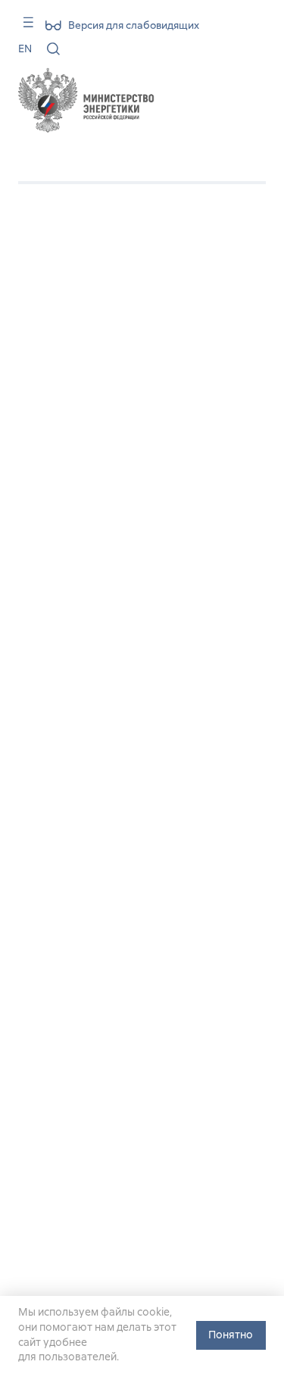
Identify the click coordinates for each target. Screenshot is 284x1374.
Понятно (230, 1334)
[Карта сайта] (23, 27)
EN (25, 48)
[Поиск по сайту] (53, 49)
